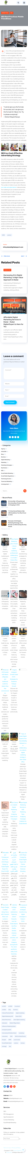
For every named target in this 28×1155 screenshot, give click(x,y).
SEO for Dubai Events (20, 1036)
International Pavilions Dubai (9, 1033)
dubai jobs (4, 1023)
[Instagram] (3, 250)
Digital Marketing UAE (7, 1016)
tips (10, 1046)
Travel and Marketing (6, 481)
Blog (23, 300)
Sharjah (4, 1039)
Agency (18, 300)
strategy (4, 1046)
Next (22, 256)
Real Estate (4, 468)
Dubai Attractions (6, 1019)
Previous (7, 256)
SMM (3, 235)
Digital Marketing (5, 459)
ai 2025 (4, 1006)
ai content (17, 1006)
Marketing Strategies (6, 465)
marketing (21, 1033)
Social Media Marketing (7, 473)
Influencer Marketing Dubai (8, 1026)
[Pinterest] (11, 1086)
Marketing (5, 13)
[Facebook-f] (8, 1086)
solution (9, 235)
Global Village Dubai (15, 1023)
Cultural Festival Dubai (7, 1013)
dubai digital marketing (19, 1019)
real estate (5, 1036)
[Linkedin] (5, 1086)
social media (17, 1039)
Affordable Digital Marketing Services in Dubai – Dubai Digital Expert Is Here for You (13, 322)
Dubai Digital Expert (19, 1150)
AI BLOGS (3, 451)
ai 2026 (10, 1006)
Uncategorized (8, 300)
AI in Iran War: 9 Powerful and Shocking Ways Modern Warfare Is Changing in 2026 (17, 503)
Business (6, 305)
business (15, 1009)
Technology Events (6, 478)
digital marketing (20, 1013)
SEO (11, 13)
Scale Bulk (9, 1152)
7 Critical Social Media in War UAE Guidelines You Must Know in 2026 (17, 513)
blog (10, 1009)
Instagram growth (6, 1029)
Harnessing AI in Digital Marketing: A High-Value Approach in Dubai (13, 277)
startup (22, 1043)
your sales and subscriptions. (8, 187)
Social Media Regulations (7, 476)
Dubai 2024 (18, 1016)
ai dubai (4, 1009)
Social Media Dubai (6, 1043)
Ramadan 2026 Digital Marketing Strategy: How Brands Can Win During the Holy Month (17, 523)
